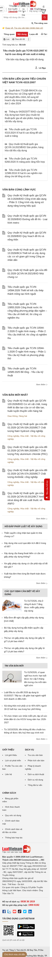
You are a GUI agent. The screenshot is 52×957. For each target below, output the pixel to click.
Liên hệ (8, 774)
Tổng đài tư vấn (35, 785)
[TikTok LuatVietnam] (19, 912)
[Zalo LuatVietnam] (9, 912)
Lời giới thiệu (11, 755)
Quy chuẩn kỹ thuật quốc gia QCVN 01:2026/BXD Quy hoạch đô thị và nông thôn (27, 236)
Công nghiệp (13, 436)
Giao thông (13, 416)
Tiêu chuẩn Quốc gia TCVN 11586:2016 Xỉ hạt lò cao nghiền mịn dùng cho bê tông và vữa (23, 173)
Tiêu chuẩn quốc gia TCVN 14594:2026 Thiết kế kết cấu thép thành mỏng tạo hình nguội (25, 290)
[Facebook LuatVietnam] (4, 912)
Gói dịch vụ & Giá (23, 9)
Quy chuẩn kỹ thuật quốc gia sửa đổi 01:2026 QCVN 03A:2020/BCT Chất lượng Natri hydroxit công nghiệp (27, 427)
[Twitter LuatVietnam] (25, 912)
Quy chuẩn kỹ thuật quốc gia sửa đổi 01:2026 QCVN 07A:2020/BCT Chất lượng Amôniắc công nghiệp (27, 474)
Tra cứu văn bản (35, 755)
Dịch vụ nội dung (35, 780)
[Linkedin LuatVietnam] (30, 912)
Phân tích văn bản (36, 760)
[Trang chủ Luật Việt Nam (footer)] (25, 849)
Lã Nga (42, 68)
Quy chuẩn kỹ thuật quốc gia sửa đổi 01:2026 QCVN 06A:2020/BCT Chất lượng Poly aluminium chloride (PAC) (28, 450)
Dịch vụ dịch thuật (36, 774)
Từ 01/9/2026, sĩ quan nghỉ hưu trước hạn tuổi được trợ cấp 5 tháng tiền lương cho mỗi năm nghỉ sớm (35, 679)
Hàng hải (23, 416)
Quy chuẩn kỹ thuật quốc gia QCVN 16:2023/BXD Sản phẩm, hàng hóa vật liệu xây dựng (24, 147)
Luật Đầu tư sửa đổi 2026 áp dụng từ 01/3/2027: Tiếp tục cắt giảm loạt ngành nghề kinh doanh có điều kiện (25, 695)
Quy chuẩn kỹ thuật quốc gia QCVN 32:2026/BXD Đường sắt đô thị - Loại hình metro (27, 219)
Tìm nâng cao (41, 23)
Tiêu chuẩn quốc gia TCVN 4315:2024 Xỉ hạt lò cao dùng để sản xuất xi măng (23, 132)
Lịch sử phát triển (13, 760)
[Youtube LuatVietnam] (14, 912)
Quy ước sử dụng (13, 815)
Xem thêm (41, 384)
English (36, 9)
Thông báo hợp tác (14, 837)
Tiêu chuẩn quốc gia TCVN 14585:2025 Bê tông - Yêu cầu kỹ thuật (25, 372)
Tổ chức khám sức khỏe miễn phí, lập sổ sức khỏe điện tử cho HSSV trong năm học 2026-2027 (25, 719)
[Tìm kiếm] (45, 17)
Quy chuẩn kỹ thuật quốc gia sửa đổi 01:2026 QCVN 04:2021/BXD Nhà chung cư (27, 273)
